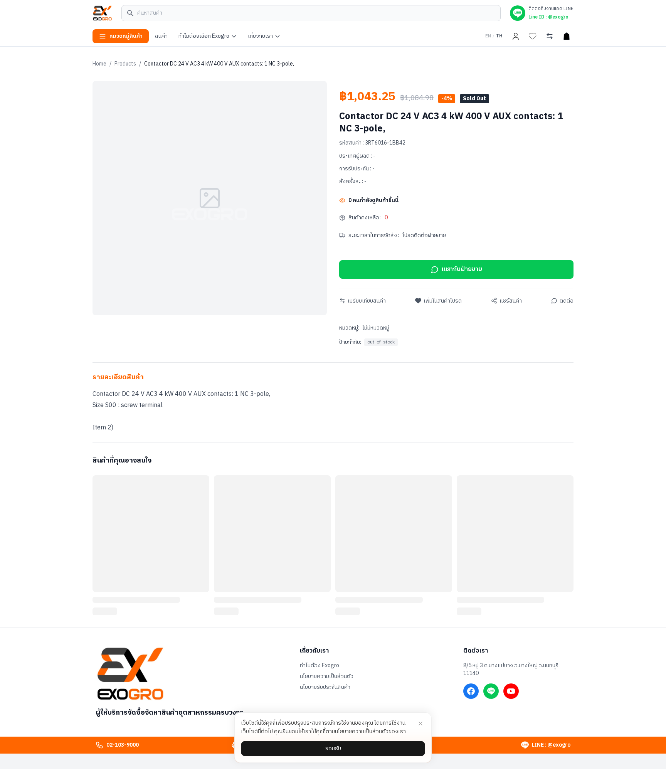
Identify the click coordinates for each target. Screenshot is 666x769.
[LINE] (491, 691)
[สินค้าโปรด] (533, 36)
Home (99, 63)
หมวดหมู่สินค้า (126, 36)
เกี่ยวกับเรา (260, 36)
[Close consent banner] (420, 723)
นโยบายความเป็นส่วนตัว (326, 676)
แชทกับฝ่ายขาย (462, 269)
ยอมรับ (333, 748)
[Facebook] (471, 691)
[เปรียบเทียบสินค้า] (550, 36)
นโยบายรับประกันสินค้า (325, 687)
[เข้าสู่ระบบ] (516, 36)
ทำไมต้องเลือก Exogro (203, 36)
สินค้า (161, 36)
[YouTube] (511, 691)
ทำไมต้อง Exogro (319, 666)
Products (125, 63)
